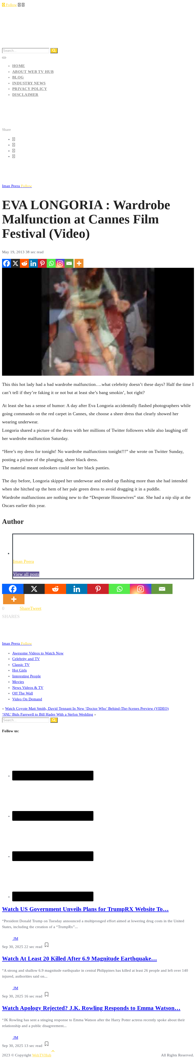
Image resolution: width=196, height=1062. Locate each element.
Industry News (29, 83)
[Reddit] (24, 263)
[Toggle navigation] (4, 57)
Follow (11, 5)
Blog (18, 77)
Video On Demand (27, 699)
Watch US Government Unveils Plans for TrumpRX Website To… (85, 909)
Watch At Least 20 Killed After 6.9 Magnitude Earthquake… (79, 958)
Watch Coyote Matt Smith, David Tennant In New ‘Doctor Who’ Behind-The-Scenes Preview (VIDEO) (87, 708)
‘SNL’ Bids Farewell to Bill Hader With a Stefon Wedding (47, 714)
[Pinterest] (42, 263)
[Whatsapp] (51, 263)
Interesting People (26, 676)
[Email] (69, 263)
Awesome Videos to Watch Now (38, 653)
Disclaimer (25, 95)
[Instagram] (60, 263)
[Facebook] (6, 263)
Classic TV (21, 665)
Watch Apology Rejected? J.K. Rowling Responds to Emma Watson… (91, 1008)
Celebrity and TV (26, 659)
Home (18, 66)
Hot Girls (19, 670)
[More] (79, 263)
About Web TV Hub (33, 72)
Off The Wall (22, 693)
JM (15, 939)
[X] (15, 263)
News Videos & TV (27, 688)
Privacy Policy (29, 89)
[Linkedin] (33, 263)
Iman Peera (17, 186)
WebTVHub (41, 1055)
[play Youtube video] (98, 322)
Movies (18, 682)
